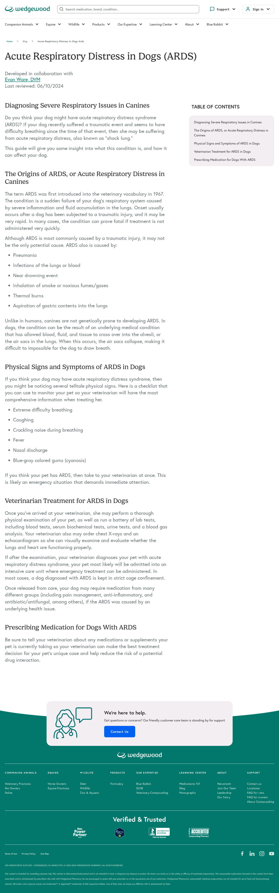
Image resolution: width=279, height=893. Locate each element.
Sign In (258, 9)
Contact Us (120, 732)
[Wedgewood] (27, 9)
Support (223, 9)
